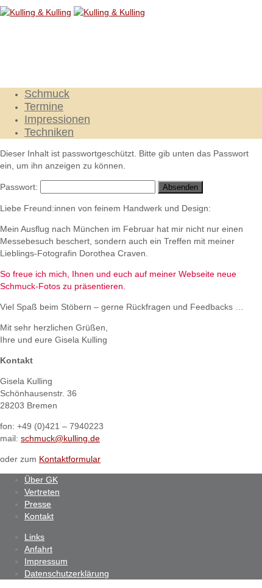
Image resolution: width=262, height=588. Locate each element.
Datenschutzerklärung (66, 573)
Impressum (46, 561)
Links (34, 537)
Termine (43, 106)
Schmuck (46, 94)
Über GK (41, 480)
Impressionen (57, 119)
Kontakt (39, 516)
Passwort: (20, 187)
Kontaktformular (70, 459)
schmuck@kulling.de (60, 438)
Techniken (49, 132)
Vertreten (42, 492)
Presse (37, 504)
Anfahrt (38, 549)
